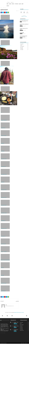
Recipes (13, 3)
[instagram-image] (2, 315)
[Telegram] (6, 12)
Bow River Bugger (22, 32)
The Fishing (15, 327)
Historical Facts (15, 323)
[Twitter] (3, 12)
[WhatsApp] (8, 12)
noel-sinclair (2, 301)
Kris (6, 304)
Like (21, 11)
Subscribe (27, 11)
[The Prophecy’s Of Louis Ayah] (11, 330)
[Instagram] (26, 2)
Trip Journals (21, 30)
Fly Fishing (16, 3)
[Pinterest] (5, 12)
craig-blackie (17, 301)
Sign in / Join (12, 2)
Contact (8, 5)
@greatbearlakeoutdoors (19, 312)
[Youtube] (27, 2)
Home (7, 3)
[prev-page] (20, 39)
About (22, 3)
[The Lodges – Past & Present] (11, 323)
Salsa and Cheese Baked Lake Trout (24, 20)
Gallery (20, 3)
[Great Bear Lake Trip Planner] (11, 327)
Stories (10, 3)
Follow (24, 11)
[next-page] (21, 39)
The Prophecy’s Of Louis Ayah (16, 330)
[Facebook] (25, 2)
